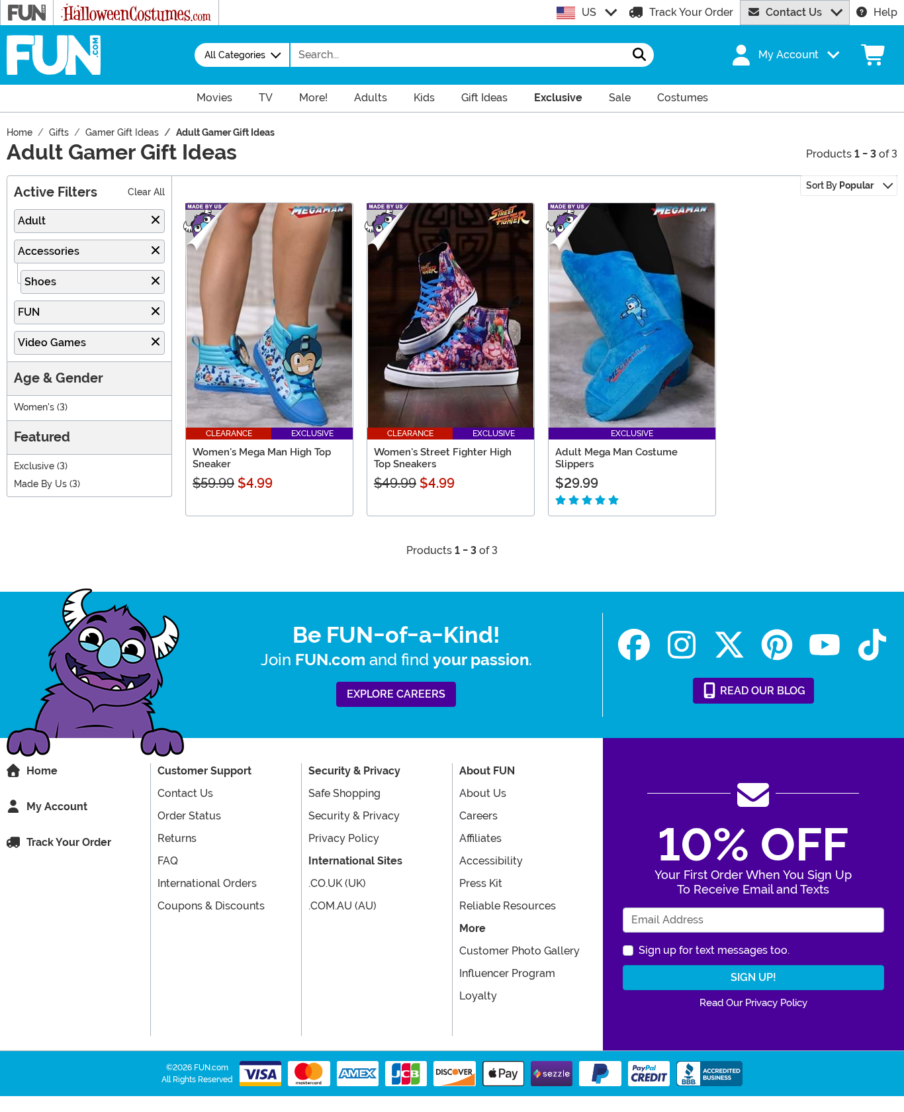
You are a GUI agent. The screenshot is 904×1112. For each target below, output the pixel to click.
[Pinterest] (777, 645)
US (589, 12)
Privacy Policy (343, 838)
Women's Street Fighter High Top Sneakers (443, 458)
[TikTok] (872, 645)
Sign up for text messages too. (714, 950)
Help (885, 12)
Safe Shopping (344, 793)
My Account (56, 806)
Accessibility (491, 861)
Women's (34, 407)
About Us (482, 793)
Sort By (840, 185)
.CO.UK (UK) (337, 883)
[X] (729, 645)
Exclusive (34, 466)
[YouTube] (824, 645)
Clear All (146, 192)
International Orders (207, 883)
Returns (177, 838)
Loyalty (478, 996)
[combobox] (458, 55)
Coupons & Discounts (211, 906)
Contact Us (794, 12)
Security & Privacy (354, 816)
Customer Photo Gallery (519, 951)
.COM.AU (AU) (342, 906)
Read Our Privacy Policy (753, 1003)
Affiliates (480, 838)
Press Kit (480, 883)
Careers (478, 816)
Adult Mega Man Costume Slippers (616, 458)
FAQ (168, 861)
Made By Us (40, 484)
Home (42, 770)
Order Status (189, 816)
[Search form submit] (639, 55)
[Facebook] (634, 645)
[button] (784, 55)
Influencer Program (507, 973)
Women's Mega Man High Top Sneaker (262, 458)
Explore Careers (396, 694)
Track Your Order (691, 12)
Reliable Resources (507, 906)
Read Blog (761, 690)
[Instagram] (682, 645)
